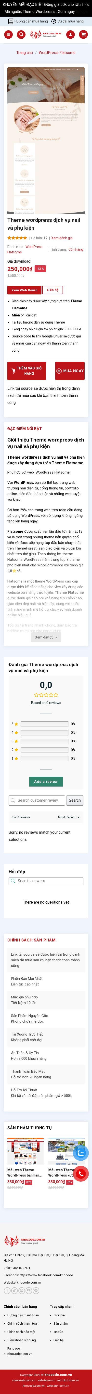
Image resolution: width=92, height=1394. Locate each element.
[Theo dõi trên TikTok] (14, 1290)
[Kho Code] (46, 35)
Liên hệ (58, 1340)
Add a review (46, 781)
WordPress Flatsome (57, 52)
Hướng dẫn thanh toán (23, 1315)
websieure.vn (46, 1380)
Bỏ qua (82, 11)
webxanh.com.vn (58, 1385)
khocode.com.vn (29, 1282)
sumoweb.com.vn (23, 1380)
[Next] (23, 1199)
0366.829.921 (21, 1268)
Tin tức (58, 1332)
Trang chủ (24, 52)
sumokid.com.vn (68, 1380)
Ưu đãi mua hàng (70, 21)
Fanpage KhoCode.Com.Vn (19, 1351)
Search (75, 800)
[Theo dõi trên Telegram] (36, 1290)
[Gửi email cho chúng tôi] (21, 1290)
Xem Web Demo (24, 290)
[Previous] (9, 1199)
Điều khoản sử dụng (21, 1340)
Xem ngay (67, 11)
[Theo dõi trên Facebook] (7, 1290)
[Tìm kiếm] (21, 34)
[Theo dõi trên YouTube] (29, 1290)
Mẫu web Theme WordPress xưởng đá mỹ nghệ (65, 1173)
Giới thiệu (59, 1315)
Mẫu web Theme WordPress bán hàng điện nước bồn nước (24, 1173)
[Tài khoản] (70, 34)
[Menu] (8, 34)
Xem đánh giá (62, 238)
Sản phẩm (60, 1323)
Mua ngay (73, 371)
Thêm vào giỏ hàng (29, 371)
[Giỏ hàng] (83, 34)
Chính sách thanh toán (23, 1323)
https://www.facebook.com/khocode (46, 1275)
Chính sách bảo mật (21, 1332)
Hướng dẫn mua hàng (31, 21)
